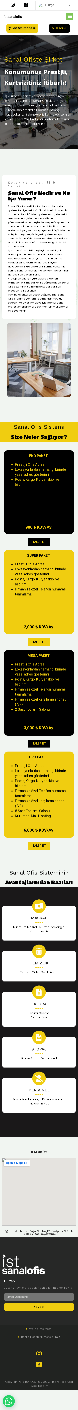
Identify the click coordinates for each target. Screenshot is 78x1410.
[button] (69, 16)
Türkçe (49, 5)
